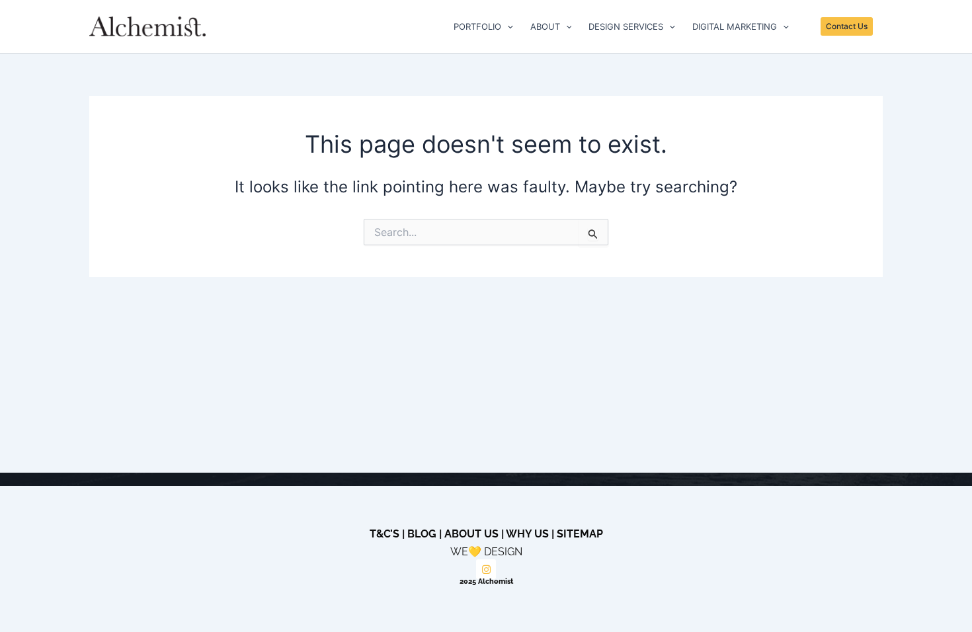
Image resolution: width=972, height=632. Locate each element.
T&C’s (384, 534)
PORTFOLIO (477, 26)
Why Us (527, 534)
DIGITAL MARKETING (734, 26)
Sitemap (580, 534)
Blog (421, 534)
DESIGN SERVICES (625, 26)
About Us (471, 534)
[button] (507, 26)
